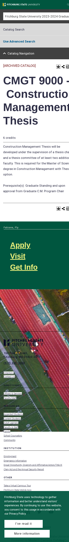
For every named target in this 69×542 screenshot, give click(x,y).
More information (27, 533)
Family (7, 431)
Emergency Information (15, 460)
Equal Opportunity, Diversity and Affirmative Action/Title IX (33, 465)
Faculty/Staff (10, 398)
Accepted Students (13, 414)
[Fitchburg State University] (21, 4)
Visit (17, 256)
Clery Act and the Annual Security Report (24, 469)
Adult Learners (11, 422)
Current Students (12, 418)
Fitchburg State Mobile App (17, 490)
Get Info (24, 267)
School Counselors (13, 435)
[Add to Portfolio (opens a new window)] (58, 67)
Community (9, 440)
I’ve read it (23, 523)
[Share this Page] (63, 67)
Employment (10, 456)
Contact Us (9, 376)
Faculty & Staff (11, 427)
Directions (9, 373)
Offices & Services (13, 393)
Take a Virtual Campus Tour (17, 485)
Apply (20, 245)
